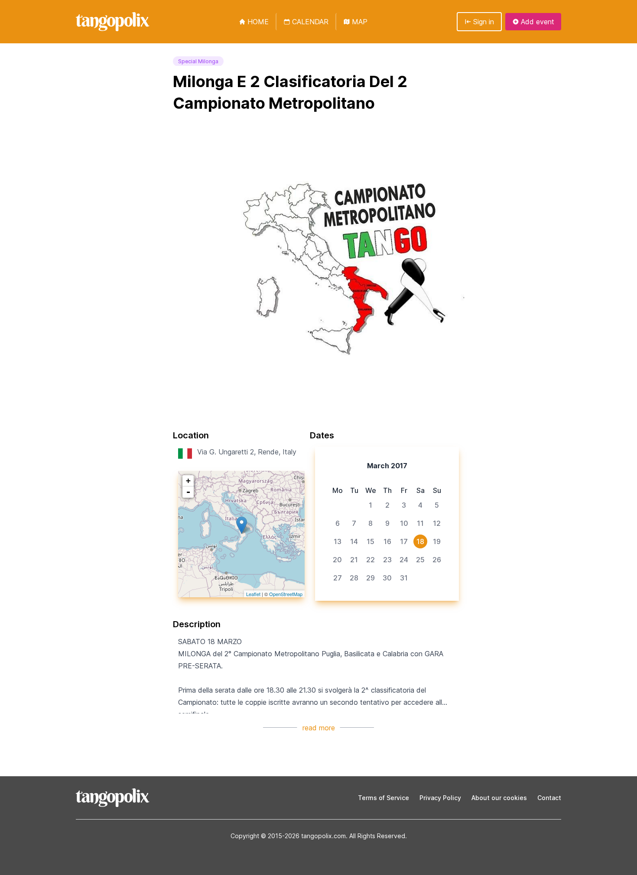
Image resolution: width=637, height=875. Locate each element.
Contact (549, 797)
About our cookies (499, 797)
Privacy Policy (440, 797)
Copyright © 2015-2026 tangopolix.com (288, 835)
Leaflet (253, 593)
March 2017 (387, 465)
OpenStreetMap (285, 593)
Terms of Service (383, 797)
